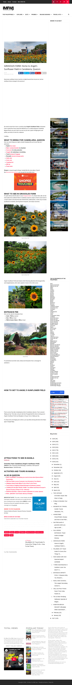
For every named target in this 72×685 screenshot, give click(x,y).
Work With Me (21, 1)
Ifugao (51, 327)
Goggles (8, 152)
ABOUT (8, 646)
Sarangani (52, 367)
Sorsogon (52, 370)
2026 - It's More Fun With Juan (56, 423)
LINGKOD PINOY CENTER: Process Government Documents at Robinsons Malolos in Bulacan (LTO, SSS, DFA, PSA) (38, 673)
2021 (53, 453)
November (57, 467)
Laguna (52, 335)
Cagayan (52, 305)
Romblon (52, 365)
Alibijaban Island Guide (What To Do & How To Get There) (21, 483)
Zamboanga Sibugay (55, 385)
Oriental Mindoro (54, 356)
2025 (53, 441)
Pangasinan (53, 360)
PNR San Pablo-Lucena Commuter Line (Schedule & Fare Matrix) (23, 481)
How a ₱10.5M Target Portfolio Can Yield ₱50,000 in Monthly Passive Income (39, 631)
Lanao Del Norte (54, 337)
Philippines (22, 532)
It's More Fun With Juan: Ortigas (59, 417)
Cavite (51, 313)
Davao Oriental (54, 321)
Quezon (52, 361)
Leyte (51, 339)
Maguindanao (53, 341)
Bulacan (52, 304)
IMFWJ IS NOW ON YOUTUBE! (12, 516)
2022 (53, 450)
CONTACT (19, 646)
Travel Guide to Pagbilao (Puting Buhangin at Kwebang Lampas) (23, 485)
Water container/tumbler (12, 148)
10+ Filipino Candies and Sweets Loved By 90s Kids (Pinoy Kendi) (38, 654)
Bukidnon (52, 302)
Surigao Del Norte (54, 376)
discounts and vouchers (12, 172)
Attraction (7, 532)
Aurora (52, 292)
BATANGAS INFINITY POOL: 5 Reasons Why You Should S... (60, 575)
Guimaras (52, 325)
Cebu (51, 314)
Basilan (52, 293)
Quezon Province (30, 532)
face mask (13, 146)
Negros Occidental (54, 348)
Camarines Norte (54, 306)
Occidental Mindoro (55, 355)
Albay (51, 288)
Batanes (52, 296)
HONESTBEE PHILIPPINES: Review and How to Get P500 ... (60, 517)
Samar (52, 366)
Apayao (52, 291)
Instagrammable (27, 195)
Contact (14, 1)
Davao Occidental (54, 320)
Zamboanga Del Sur (55, 384)
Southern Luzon (39, 532)
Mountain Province (55, 347)
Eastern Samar (54, 324)
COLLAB (13, 646)
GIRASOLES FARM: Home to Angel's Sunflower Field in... (59, 543)
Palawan (52, 357)
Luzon (17, 532)
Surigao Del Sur (54, 378)
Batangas (52, 297)
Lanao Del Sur (53, 338)
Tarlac (51, 379)
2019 (53, 458)
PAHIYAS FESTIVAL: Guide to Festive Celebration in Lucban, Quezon (24, 491)
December (57, 464)
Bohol (51, 301)
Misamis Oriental (54, 346)
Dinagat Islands (54, 323)
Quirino (52, 362)
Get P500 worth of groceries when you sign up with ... (59, 525)
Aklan (51, 287)
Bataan (52, 295)
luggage (18, 154)
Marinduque (53, 342)
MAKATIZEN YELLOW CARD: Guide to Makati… (59, 404)
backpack (12, 154)
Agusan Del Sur (54, 286)
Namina (46, 682)
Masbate (52, 343)
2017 (53, 618)
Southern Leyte (54, 372)
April (55, 487)
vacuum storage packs (18, 156)
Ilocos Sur (52, 329)
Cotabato (52, 316)
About (9, 1)
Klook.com (6, 460)
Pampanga (53, 358)
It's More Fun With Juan (10, 638)
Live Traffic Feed (59, 396)
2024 (53, 444)
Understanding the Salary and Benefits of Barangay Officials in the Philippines (38, 642)
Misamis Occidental (55, 344)
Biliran (51, 300)
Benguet (52, 299)
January (56, 615)
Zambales (52, 381)
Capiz (51, 310)
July (55, 479)
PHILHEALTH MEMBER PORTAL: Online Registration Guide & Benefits (38, 665)
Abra (51, 283)
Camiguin (52, 309)
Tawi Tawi (52, 380)
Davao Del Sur (54, 319)
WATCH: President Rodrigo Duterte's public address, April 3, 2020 (39, 637)
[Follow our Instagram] (60, 2)
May (55, 484)
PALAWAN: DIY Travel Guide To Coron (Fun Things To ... (59, 551)
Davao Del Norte (54, 318)
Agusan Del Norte (54, 285)
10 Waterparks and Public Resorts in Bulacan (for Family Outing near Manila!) (39, 648)
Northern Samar (54, 351)
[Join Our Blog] (67, 2)
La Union (52, 334)
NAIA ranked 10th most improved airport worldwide (59, 559)
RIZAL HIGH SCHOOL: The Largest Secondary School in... (60, 583)
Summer (7, 535)
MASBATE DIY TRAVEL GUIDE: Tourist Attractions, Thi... (60, 509)
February (56, 612)
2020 (53, 456)
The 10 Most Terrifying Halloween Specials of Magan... (60, 599)
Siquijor (52, 369)
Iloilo (51, 330)
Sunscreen (9, 150)
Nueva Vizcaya (54, 353)
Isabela (52, 332)
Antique (52, 290)
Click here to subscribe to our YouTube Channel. (16, 518)
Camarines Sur (54, 307)
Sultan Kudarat (54, 374)
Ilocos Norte (53, 328)
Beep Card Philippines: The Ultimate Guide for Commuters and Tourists (38, 660)
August (56, 476)
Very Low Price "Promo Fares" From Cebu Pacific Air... (59, 591)
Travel (11, 535)
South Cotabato (54, 371)
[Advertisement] (43, 8)
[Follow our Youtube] (53, 2)
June (55, 481)
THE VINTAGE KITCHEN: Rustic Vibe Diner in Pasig (60, 495)
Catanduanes (53, 311)
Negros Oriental (54, 349)
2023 (53, 447)
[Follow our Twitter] (64, 2)
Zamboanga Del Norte (55, 383)
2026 (53, 438)
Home (4, 1)
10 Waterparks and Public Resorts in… (58, 402)
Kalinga (52, 333)
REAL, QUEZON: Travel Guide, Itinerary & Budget (19, 493)
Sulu (51, 375)
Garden (12, 532)
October (56, 470)
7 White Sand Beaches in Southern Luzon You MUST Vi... (60, 567)
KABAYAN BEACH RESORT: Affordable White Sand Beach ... (59, 607)
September (57, 473)
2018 (53, 461)
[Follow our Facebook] (57, 2)
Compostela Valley (55, 315)
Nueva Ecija (53, 352)
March (56, 490)
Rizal (51, 364)
